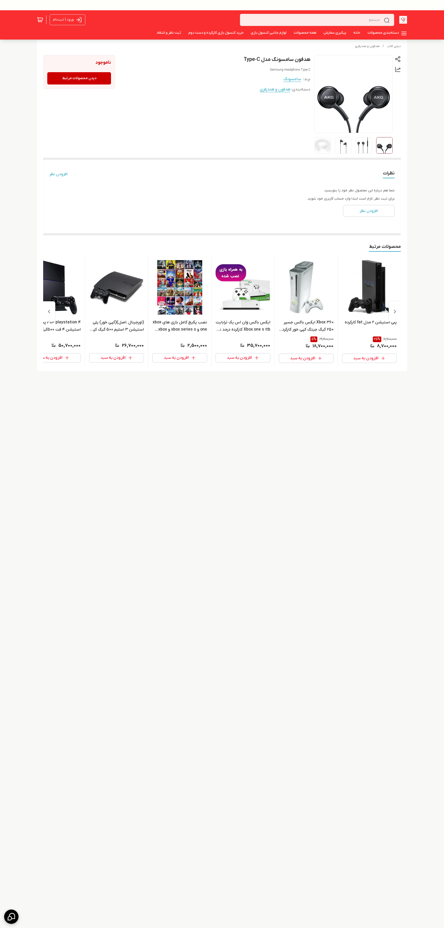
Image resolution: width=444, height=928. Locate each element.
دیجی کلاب (394, 46)
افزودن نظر (58, 174)
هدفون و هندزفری (367, 46)
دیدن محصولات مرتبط (79, 78)
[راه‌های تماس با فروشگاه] (11, 917)
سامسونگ (292, 79)
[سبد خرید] (40, 20)
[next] (49, 311)
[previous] (395, 311)
